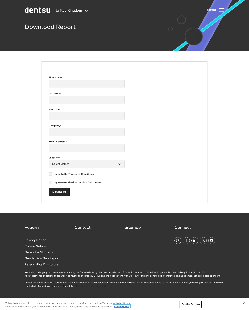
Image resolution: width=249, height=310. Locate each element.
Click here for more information (91, 286)
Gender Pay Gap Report (42, 258)
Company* (55, 126)
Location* (54, 158)
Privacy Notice (35, 240)
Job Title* (54, 109)
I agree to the (73, 174)
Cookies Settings (190, 304)
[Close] (243, 303)
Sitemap (132, 228)
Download (59, 192)
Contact (83, 228)
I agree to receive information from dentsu (77, 182)
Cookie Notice (35, 246)
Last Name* (56, 93)
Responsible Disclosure (42, 264)
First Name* (56, 77)
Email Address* (58, 142)
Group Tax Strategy (39, 252)
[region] (124, 304)
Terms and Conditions (81, 174)
